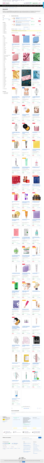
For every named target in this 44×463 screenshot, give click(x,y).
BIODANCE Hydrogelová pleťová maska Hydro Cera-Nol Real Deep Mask (26, 44)
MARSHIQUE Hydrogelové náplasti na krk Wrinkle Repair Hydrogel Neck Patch (26, 97)
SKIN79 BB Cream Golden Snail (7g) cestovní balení (26, 149)
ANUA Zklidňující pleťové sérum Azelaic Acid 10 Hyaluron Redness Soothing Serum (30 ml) (16, 256)
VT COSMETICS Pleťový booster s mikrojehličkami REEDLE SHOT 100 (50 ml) (16, 133)
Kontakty (21, 0)
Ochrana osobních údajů (36, 449)
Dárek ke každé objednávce (18, 432)
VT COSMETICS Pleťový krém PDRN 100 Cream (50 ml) (15, 380)
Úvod (3, 7)
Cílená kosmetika (6, 7)
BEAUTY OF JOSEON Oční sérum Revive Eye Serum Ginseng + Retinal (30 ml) (36, 327)
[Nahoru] (11, 408)
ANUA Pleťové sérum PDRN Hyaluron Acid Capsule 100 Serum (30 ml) (36, 238)
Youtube (8, 448)
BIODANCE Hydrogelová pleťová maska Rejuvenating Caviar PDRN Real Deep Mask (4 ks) (26, 273)
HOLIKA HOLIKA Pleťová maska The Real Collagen (26, 62)
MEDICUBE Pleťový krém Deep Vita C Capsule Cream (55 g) (36, 201)
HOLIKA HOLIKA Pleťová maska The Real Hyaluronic (36, 79)
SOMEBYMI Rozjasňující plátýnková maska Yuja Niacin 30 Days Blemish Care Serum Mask (26, 363)
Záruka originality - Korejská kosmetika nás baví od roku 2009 (8, 433)
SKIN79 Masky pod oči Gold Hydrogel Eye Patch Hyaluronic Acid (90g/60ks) (26, 115)
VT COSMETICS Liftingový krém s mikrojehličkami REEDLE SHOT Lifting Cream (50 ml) (26, 327)
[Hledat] (13, 3)
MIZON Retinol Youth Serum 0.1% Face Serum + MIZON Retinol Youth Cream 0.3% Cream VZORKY (36, 185)
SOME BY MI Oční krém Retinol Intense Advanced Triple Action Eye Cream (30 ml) (26, 202)
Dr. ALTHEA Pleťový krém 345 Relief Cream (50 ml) (35, 273)
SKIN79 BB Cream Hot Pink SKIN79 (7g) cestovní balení (25, 309)
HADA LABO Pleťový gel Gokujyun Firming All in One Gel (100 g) (26, 184)
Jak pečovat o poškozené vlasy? (26, 448)
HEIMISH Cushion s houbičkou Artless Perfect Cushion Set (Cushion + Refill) (25, 291)
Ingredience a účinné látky (11, 7)
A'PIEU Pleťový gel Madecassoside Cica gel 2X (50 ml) (36, 380)
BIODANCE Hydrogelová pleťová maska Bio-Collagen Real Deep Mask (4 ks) (16, 62)
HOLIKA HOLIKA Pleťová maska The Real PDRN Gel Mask (15, 309)
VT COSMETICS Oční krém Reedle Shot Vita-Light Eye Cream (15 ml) (16, 273)
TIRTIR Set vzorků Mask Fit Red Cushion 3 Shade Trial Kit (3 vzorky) (15, 185)
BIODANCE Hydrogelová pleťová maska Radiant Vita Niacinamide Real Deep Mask (36, 150)
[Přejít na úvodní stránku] (6, 3)
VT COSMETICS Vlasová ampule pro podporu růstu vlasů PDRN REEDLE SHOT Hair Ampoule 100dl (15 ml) (26, 381)
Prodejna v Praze (35, 444)
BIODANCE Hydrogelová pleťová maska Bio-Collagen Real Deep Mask (16, 44)
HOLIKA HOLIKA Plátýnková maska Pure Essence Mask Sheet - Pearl (16, 238)
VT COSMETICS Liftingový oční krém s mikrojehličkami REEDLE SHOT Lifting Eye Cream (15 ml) (16, 167)
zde (39, 460)
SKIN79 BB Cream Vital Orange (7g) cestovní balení (26, 219)
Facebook (12, 448)
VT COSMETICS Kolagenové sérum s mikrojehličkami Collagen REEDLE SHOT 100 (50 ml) (36, 363)
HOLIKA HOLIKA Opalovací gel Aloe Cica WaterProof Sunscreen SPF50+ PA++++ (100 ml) (26, 167)
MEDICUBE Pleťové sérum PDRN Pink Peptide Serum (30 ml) (36, 167)
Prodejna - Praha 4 (18, 0)
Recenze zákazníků (35, 453)
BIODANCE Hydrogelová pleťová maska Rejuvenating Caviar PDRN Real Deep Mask (36, 220)
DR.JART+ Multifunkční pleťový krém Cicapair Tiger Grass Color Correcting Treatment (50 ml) (26, 256)
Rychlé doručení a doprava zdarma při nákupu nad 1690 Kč (37, 433)
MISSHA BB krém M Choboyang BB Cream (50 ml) (16, 114)
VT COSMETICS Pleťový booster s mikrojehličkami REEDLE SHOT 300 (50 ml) (36, 97)
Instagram (16, 448)
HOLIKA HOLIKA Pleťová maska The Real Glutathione (15, 79)
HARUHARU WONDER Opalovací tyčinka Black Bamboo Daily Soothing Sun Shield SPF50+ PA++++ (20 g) (16, 292)
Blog (23, 0)
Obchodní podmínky (35, 448)
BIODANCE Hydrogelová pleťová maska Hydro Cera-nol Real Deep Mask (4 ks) (36, 44)
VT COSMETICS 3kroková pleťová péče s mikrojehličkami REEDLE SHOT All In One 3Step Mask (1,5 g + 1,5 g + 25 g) (26, 238)
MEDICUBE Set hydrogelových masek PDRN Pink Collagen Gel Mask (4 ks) (26, 346)
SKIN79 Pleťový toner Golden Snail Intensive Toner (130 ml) (16, 363)
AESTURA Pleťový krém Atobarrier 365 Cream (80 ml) (16, 399)
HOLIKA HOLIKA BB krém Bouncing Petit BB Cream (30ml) (36, 291)
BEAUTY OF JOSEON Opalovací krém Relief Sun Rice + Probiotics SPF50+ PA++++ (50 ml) (16, 97)
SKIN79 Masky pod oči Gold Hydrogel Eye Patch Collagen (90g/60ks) (25, 133)
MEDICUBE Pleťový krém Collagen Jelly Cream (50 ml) (36, 132)
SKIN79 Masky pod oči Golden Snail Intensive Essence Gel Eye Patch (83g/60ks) (15, 220)
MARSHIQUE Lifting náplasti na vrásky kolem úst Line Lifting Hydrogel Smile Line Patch (36, 115)
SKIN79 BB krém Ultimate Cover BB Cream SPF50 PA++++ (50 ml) (36, 309)
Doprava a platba (14, 0)
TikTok (19, 448)
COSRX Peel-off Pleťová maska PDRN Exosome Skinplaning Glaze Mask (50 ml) (16, 346)
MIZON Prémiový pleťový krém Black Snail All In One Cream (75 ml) (36, 346)
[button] (26, 27)
